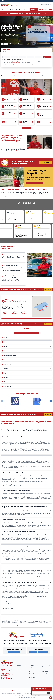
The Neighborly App (33, 673)
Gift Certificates (45, 671)
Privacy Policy (42, 64)
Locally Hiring (45, 673)
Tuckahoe (23, 313)
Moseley (22, 312)
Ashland (4, 311)
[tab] (11, 9)
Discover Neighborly (13, 651)
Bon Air (4, 312)
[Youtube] (48, 17)
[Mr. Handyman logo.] (16, 635)
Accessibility (23, 690)
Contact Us (31, 665)
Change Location (14, 5)
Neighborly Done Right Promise (15, 150)
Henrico (13, 312)
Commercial (12, 53)
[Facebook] (41, 17)
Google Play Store (43, 651)
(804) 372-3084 (7, 666)
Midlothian (23, 311)
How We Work (32, 662)
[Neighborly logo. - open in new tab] (3, 0)
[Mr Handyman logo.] (5, 4)
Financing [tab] (43, 4)
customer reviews (44, 463)
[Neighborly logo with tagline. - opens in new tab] (37, 635)
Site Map (44, 676)
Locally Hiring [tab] (48, 4)
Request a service (30, 451)
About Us (31, 667)
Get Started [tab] (34, 9)
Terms (38, 64)
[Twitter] (51, 17)
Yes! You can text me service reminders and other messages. (14, 59)
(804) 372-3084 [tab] (45, 9)
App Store (34, 651)
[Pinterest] (43, 17)
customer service (40, 194)
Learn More (34, 183)
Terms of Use (11, 690)
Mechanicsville (14, 313)
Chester (4, 313)
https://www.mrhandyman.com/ (16, 62)
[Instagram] (46, 17)
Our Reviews (46, 162)
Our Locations (45, 669)
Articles (43, 662)
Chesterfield (14, 311)
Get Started (27, 127)
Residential (6, 53)
